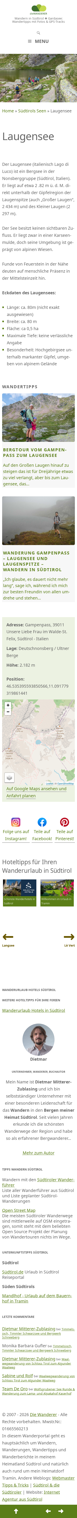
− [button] (8, 711)
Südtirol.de (13, 1272)
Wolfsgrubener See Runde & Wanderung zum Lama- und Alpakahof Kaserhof (38, 1391)
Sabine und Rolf (17, 1376)
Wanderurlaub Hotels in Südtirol (33, 1010)
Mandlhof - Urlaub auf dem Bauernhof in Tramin (37, 1298)
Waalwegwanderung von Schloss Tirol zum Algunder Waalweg (36, 1363)
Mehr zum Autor (39, 1153)
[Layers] (9, 778)
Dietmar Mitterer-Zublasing (28, 1329)
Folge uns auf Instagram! (16, 835)
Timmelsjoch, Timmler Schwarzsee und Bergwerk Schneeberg (38, 1333)
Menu (42, 41)
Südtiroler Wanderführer (38, 1182)
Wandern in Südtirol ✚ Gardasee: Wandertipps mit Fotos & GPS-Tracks (38, 20)
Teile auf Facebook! (42, 835)
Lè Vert (69, 945)
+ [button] (8, 705)
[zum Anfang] (16, 1511)
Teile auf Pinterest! (64, 835)
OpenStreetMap (65, 783)
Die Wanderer (43, 1414)
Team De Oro (15, 1389)
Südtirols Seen (32, 111)
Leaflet (49, 783)
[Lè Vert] (61, 1511)
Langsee (8, 945)
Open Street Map (19, 1210)
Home (8, 111)
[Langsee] (48, 1511)
